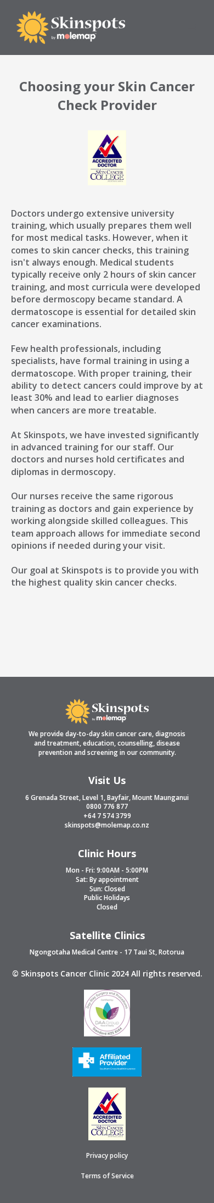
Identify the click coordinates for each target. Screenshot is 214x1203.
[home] (68, 27)
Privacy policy (107, 1155)
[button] (192, 27)
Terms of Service (107, 1176)
